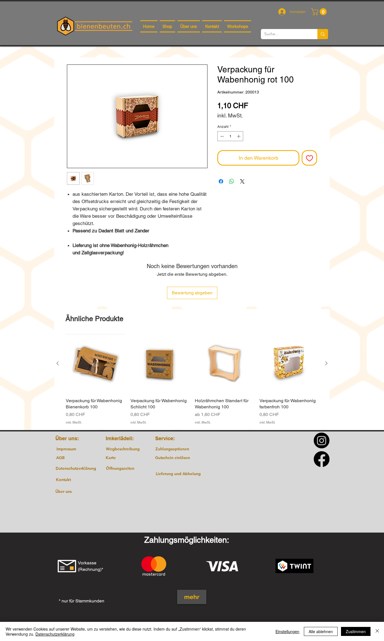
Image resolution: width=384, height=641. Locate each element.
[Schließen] (377, 631)
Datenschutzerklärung (54, 634)
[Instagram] (321, 440)
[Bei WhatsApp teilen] (231, 181)
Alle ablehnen (321, 631)
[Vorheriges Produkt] (57, 363)
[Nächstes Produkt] (326, 363)
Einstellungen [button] (287, 631)
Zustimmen (356, 631)
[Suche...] (322, 34)
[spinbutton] (230, 136)
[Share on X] (242, 181)
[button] (319, 11)
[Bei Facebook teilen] (221, 181)
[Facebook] (321, 459)
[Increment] (239, 136)
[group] (192, 379)
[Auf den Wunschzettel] (309, 158)
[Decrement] (221, 136)
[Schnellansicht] (95, 363)
